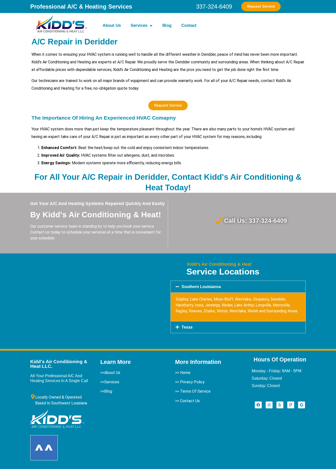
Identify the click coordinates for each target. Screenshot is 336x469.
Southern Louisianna (201, 287)
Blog (166, 25)
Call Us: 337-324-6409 (255, 220)
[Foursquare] (290, 404)
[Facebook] (258, 404)
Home (185, 372)
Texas (187, 327)
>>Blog (106, 391)
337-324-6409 (214, 6)
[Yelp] (279, 404)
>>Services (109, 382)
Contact (189, 25)
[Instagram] (269, 404)
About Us (112, 25)
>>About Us (110, 372)
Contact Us (190, 401)
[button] (238, 286)
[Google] (301, 404)
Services (139, 25)
